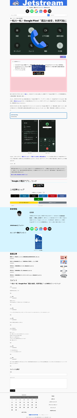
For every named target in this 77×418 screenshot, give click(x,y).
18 (24, 404)
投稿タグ (13, 205)
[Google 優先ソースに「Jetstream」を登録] (38, 74)
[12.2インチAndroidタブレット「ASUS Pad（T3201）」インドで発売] (63, 262)
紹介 (26, 94)
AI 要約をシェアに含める (36, 192)
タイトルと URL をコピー (24, 202)
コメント (12, 377)
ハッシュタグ (41, 205)
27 (32, 407)
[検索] (48, 15)
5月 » (25, 412)
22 (12, 407)
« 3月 (22, 412)
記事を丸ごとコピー (52, 202)
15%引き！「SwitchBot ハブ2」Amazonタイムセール (21, 270)
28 (36, 407)
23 (16, 407)
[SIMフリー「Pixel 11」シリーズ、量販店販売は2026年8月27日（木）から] (63, 258)
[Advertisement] (38, 84)
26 (28, 407)
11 (24, 402)
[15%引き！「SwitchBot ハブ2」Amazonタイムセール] (63, 271)
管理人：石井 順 (38, 217)
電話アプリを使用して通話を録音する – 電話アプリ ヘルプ (19, 174)
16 (16, 404)
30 (16, 409)
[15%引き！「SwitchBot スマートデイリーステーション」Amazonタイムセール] (63, 276)
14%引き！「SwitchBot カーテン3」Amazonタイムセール (22, 265)
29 (12, 409)
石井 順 (32, 212)
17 (20, 404)
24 (20, 407)
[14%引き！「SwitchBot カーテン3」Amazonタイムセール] (63, 267)
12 (28, 402)
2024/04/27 (14, 359)
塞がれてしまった (17, 101)
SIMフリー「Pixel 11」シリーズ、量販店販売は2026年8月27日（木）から (24, 256)
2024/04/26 (14, 347)
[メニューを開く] (27, 7)
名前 (11, 371)
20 (32, 404)
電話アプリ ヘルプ (25, 156)
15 (12, 404)
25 (24, 407)
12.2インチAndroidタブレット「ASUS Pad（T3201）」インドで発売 (24, 261)
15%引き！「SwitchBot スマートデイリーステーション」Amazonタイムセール (25, 275)
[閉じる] (44, 68)
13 (32, 402)
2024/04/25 (14, 309)
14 (36, 402)
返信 (10, 293)
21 (36, 404)
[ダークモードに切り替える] (11, 18)
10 (20, 402)
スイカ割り (40, 250)
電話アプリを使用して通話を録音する (38, 156)
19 (28, 404)
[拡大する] (36, 121)
